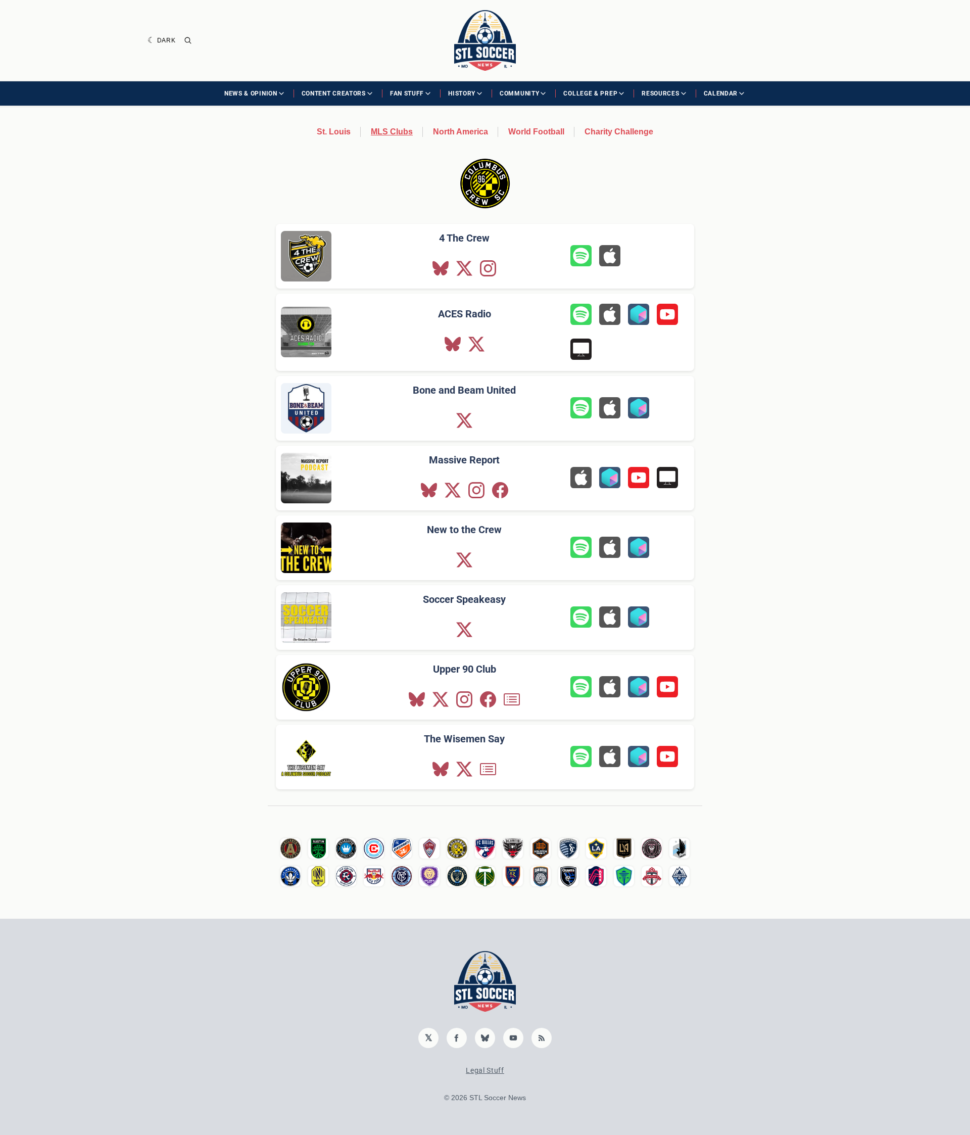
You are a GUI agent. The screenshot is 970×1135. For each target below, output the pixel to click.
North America (460, 131)
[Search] (188, 40)
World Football (536, 131)
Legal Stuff (485, 1070)
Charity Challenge (619, 131)
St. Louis (334, 131)
